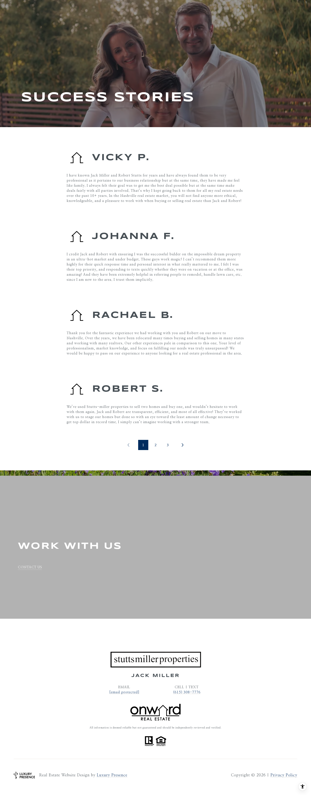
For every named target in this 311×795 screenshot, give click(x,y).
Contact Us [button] (30, 567)
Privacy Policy (283, 775)
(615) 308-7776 (187, 692)
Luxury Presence (112, 775)
